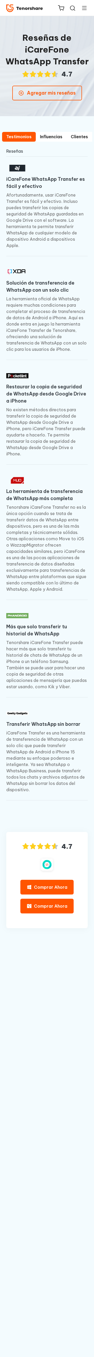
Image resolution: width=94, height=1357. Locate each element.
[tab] (19, 137)
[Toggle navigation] (82, 7)
